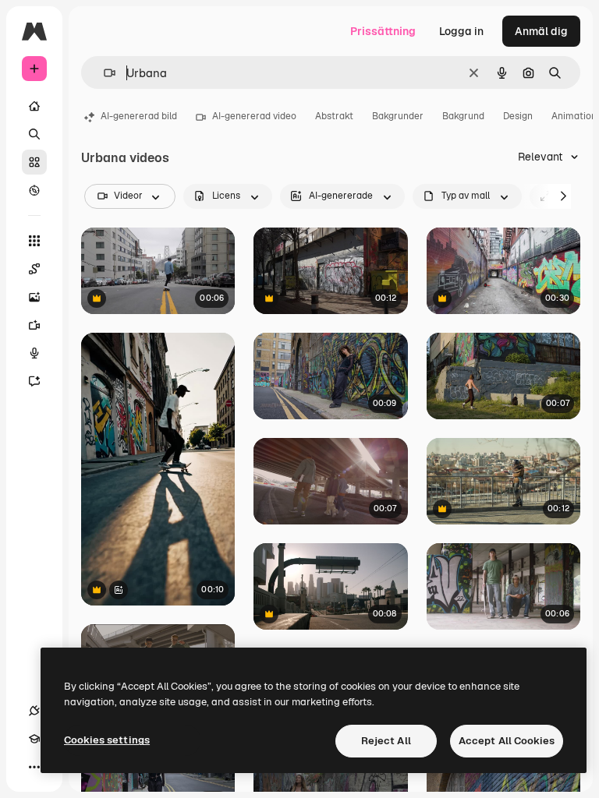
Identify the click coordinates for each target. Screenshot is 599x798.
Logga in (461, 31)
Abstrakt (334, 116)
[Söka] (34, 134)
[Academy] (34, 738)
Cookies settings (107, 740)
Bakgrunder (398, 116)
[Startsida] (34, 106)
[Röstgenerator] (34, 353)
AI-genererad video (254, 116)
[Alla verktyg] (34, 240)
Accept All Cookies (507, 740)
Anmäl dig (541, 31)
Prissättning (383, 31)
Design (518, 116)
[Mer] (34, 766)
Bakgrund (463, 116)
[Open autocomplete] (103, 73)
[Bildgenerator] (34, 296)
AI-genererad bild (139, 116)
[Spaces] (34, 268)
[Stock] (34, 162)
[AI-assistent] (34, 381)
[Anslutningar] (34, 710)
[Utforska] (34, 190)
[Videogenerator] (34, 324)
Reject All (386, 740)
